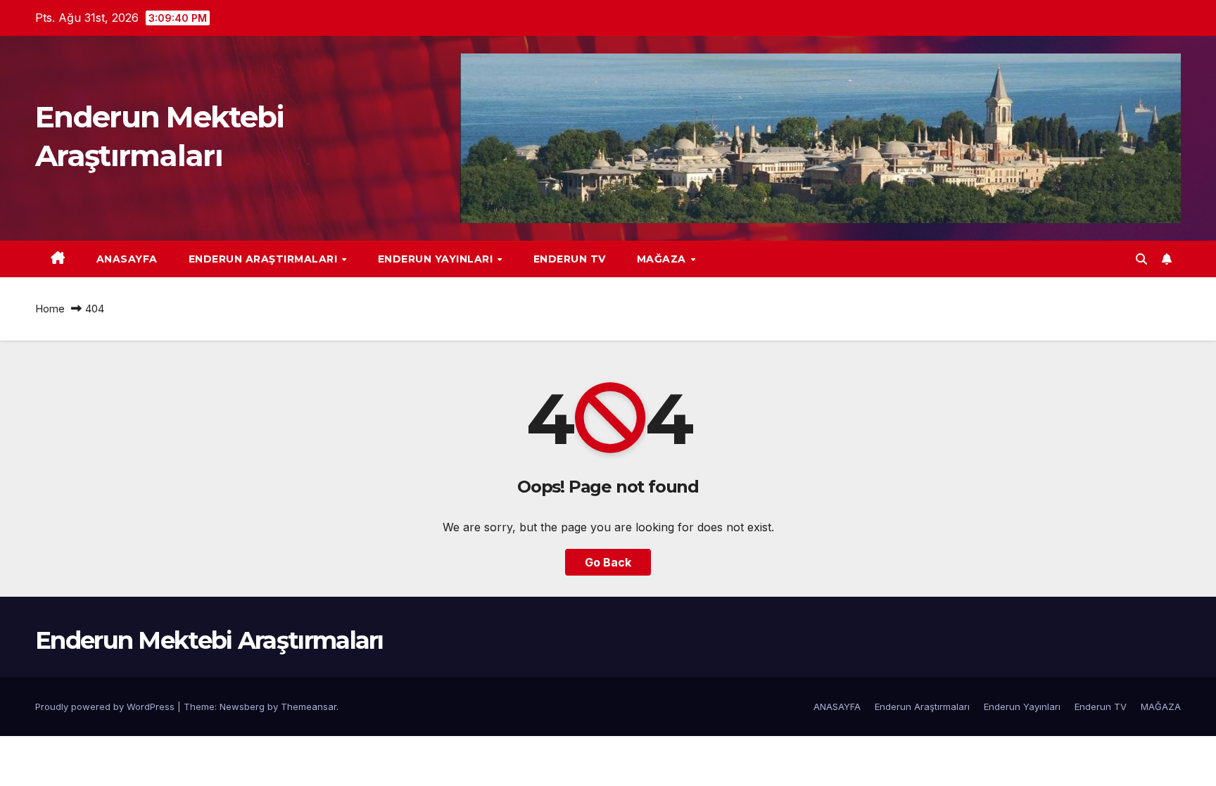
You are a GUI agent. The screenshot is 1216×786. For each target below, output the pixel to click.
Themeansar (308, 706)
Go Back (608, 562)
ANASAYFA (127, 259)
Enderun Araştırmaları (265, 259)
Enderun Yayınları (437, 259)
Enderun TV (569, 259)
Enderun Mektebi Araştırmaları (209, 640)
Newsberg (242, 706)
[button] (1141, 259)
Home (50, 308)
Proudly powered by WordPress (106, 706)
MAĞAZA (663, 259)
